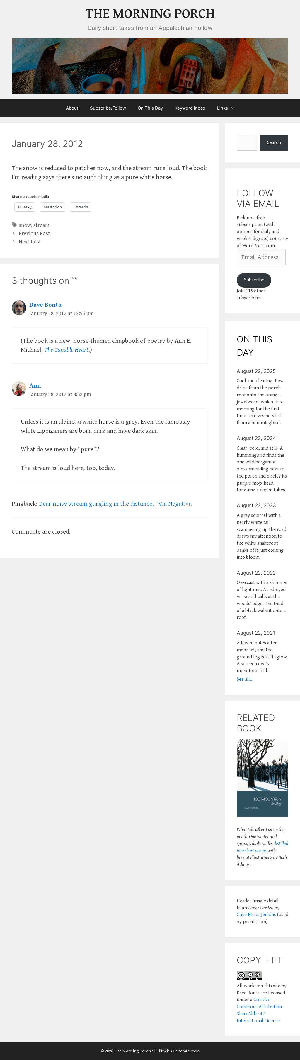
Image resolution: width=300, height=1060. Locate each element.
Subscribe (254, 280)
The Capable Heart (66, 350)
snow (25, 225)
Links (222, 108)
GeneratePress (186, 1051)
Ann (35, 385)
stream (41, 225)
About (72, 108)
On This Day (150, 108)
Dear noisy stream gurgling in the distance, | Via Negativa (115, 503)
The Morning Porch (150, 14)
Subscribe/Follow (108, 108)
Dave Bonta (45, 304)
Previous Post (34, 233)
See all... (245, 679)
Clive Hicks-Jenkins (256, 915)
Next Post (30, 242)
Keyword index (190, 108)
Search (274, 142)
